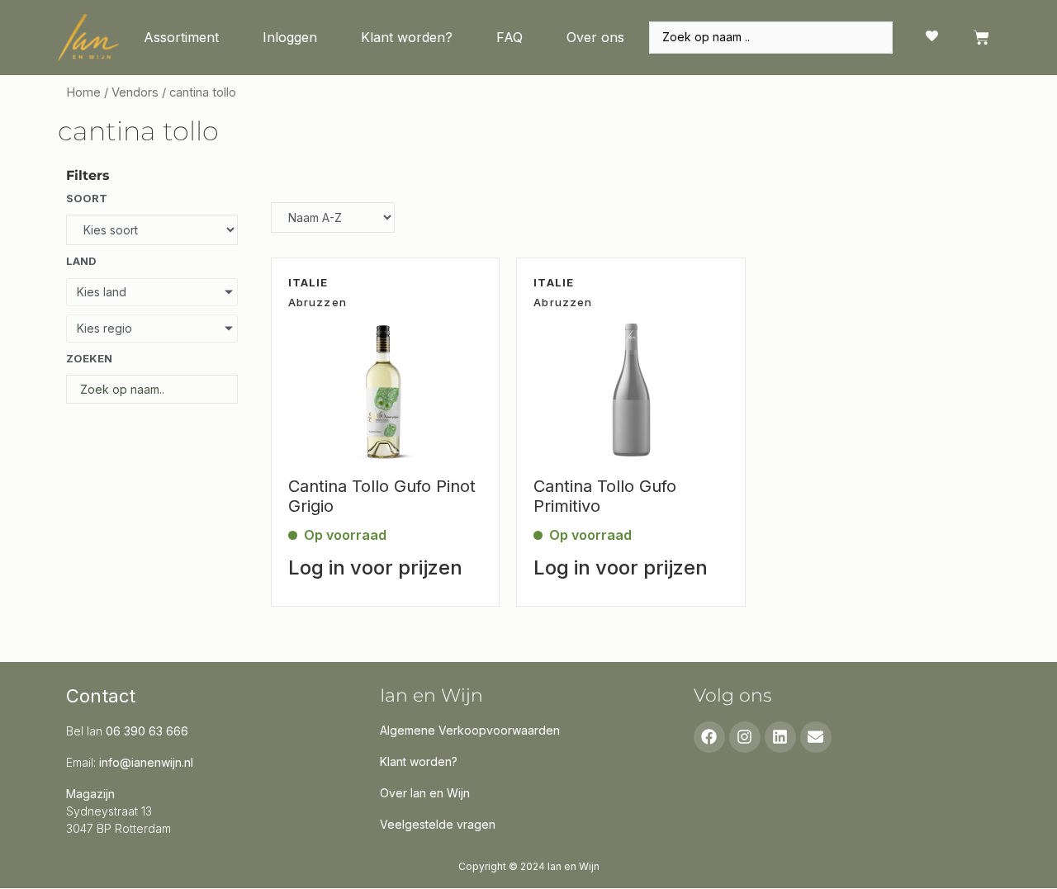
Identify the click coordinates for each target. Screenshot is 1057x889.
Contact (100, 696)
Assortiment (181, 37)
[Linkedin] (780, 737)
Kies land (101, 292)
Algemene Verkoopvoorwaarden (470, 730)
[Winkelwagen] (981, 37)
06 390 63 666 (147, 731)
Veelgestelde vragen (437, 824)
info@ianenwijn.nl (146, 762)
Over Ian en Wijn (425, 793)
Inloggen (290, 37)
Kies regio (104, 328)
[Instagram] (745, 737)
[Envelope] (816, 737)
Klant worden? (407, 37)
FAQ (509, 37)
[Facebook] (709, 737)
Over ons (595, 37)
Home (83, 92)
